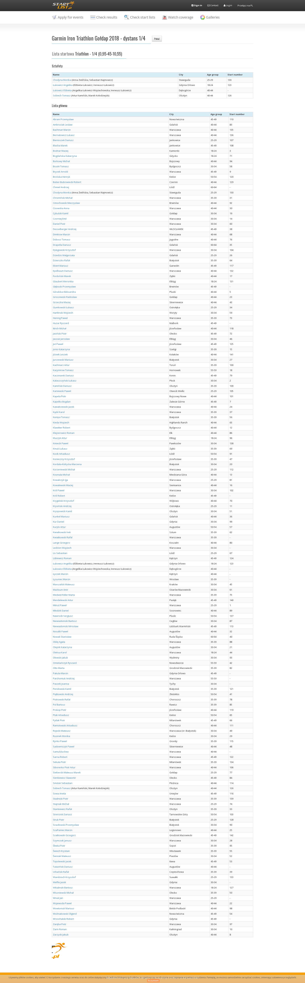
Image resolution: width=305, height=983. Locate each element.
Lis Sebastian (60, 553)
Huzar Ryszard (61, 323)
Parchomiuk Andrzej (63, 678)
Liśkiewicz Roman (62, 558)
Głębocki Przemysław (64, 286)
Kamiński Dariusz (62, 385)
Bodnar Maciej (60, 150)
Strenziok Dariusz (62, 814)
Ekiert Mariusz (60, 265)
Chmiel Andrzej (61, 187)
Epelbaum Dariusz (63, 270)
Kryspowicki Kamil (62, 511)
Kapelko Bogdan (62, 401)
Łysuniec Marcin (61, 579)
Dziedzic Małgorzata (64, 255)
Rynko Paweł (60, 741)
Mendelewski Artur (63, 600)
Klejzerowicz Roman (63, 432)
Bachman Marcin (62, 129)
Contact (214, 5)
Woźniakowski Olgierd (65, 913)
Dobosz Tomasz (61, 239)
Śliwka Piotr (59, 845)
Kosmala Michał (61, 474)
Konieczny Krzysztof (64, 459)
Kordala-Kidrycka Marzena (67, 464)
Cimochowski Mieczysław (66, 203)
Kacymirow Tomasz (63, 370)
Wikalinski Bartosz (63, 887)
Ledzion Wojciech (62, 547)
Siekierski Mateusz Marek (67, 772)
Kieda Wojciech (61, 422)
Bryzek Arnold (60, 171)
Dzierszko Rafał (61, 260)
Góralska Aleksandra (64, 291)
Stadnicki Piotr (60, 798)
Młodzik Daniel (61, 610)
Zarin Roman (60, 929)
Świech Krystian (61, 851)
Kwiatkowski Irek (62, 532)
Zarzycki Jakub (60, 934)
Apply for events (70, 17)
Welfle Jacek (59, 882)
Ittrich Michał (59, 328)
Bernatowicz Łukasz (63, 135)
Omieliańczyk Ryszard (65, 662)
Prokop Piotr (59, 709)
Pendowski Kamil (62, 688)
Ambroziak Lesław (62, 124)
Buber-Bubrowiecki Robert (67, 182)
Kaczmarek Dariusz (63, 375)
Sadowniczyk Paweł (63, 746)
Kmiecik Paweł (60, 443)
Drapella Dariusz (62, 244)
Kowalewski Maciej (63, 485)
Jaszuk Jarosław (61, 338)
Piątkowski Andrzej (63, 694)
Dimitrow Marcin (61, 234)
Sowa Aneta (59, 793)
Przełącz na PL (245, 5)
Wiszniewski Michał (63, 892)
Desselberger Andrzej (64, 229)
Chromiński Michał (62, 197)
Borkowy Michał (61, 161)
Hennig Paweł (60, 318)
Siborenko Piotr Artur (64, 767)
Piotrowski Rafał (61, 699)
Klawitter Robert (61, 427)
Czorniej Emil (60, 218)
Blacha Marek (60, 145)
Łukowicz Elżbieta (62, 90)
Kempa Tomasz (61, 417)
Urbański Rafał (61, 871)
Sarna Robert (60, 757)
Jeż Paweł (58, 344)
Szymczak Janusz (62, 840)
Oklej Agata (59, 641)
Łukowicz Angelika (63, 85)
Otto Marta (58, 668)
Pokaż (157, 38)
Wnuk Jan (58, 898)
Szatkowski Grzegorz (64, 835)
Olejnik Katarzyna (62, 647)
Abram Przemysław (63, 119)
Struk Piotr (58, 819)
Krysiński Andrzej (62, 506)
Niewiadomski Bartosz (65, 621)
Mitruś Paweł (60, 605)
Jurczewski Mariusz (63, 359)
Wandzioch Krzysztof (64, 877)
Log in (228, 5)
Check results (106, 17)
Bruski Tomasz (61, 166)
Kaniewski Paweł (62, 391)
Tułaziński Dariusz (63, 866)
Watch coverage (180, 17)
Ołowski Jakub (60, 657)
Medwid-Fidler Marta (64, 594)
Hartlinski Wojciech (63, 312)
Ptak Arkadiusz (61, 715)
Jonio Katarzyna (61, 349)
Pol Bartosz (59, 704)
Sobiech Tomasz (62, 95)
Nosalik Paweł (60, 631)
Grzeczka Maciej (62, 302)
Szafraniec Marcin (62, 830)
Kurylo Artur (59, 527)
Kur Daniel (58, 521)
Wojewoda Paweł (62, 903)
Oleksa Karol (60, 652)
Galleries (213, 17)
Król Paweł (58, 490)
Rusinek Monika (61, 736)
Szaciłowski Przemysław (66, 824)
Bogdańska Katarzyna (65, 155)
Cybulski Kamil (60, 213)
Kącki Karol (59, 412)
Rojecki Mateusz (61, 730)
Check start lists (142, 17)
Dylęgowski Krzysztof (64, 250)
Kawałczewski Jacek (63, 406)
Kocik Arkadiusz (61, 453)
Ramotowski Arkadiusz (65, 725)
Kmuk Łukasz (60, 448)
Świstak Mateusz (62, 856)
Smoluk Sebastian (62, 783)
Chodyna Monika (62, 79)
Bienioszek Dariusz (63, 140)
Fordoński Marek (62, 276)
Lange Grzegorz (61, 542)
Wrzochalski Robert (63, 918)
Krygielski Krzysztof (63, 500)
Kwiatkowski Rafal (62, 537)
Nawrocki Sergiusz (63, 615)
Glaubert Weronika (63, 281)
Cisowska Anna (61, 208)
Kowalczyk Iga (60, 480)
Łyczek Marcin (60, 574)
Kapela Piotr (59, 396)
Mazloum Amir (60, 589)
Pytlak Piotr (59, 720)
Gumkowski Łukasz (63, 307)
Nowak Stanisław (62, 636)
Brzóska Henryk (61, 176)
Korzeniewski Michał (64, 469)
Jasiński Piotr (60, 333)
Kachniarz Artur (61, 365)
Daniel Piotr (59, 223)
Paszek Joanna (61, 683)
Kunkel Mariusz (61, 516)
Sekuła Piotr (59, 762)
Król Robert (59, 495)
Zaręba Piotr (59, 924)
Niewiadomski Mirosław (65, 626)
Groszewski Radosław (65, 297)
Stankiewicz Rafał (62, 809)
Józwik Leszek (60, 354)
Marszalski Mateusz (63, 584)
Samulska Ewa (60, 751)
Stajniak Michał (61, 804)
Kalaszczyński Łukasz (64, 380)
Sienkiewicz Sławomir (64, 777)
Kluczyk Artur (60, 438)
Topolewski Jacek (62, 861)
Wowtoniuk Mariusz (63, 908)
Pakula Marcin (60, 673)
